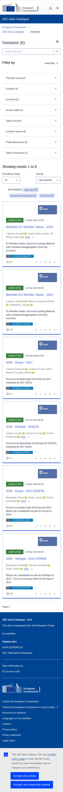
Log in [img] (50, 8)
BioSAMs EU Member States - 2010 (29, 294)
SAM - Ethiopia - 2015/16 (22, 426)
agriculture (29, 190)
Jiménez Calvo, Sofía (40, 369)
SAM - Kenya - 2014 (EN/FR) (25, 490)
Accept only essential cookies (31, 784)
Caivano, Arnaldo (15, 233)
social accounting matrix (22, 195)
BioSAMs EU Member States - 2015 (29, 227)
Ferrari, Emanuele (15, 369)
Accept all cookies (24, 775)
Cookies (6, 724)
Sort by (39, 174)
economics (45, 195)
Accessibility (8, 633)
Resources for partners (14, 713)
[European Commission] (22, 7)
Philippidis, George (20, 305)
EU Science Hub (11, 671)
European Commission (14, 27)
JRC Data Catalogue (13, 32)
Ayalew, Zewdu (14, 433)
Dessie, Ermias (34, 433)
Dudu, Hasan (35, 497)
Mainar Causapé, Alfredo (41, 301)
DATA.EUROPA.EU (12, 647)
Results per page (11, 174)
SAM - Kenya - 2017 (19, 362)
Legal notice (8, 740)
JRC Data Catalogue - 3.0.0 (17, 619)
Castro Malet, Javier (38, 233)
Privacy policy (9, 729)
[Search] (57, 51)
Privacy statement (11, 735)
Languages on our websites (16, 718)
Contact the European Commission (20, 701)
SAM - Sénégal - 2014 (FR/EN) (26, 558)
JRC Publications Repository (17, 653)
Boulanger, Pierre (15, 497)
